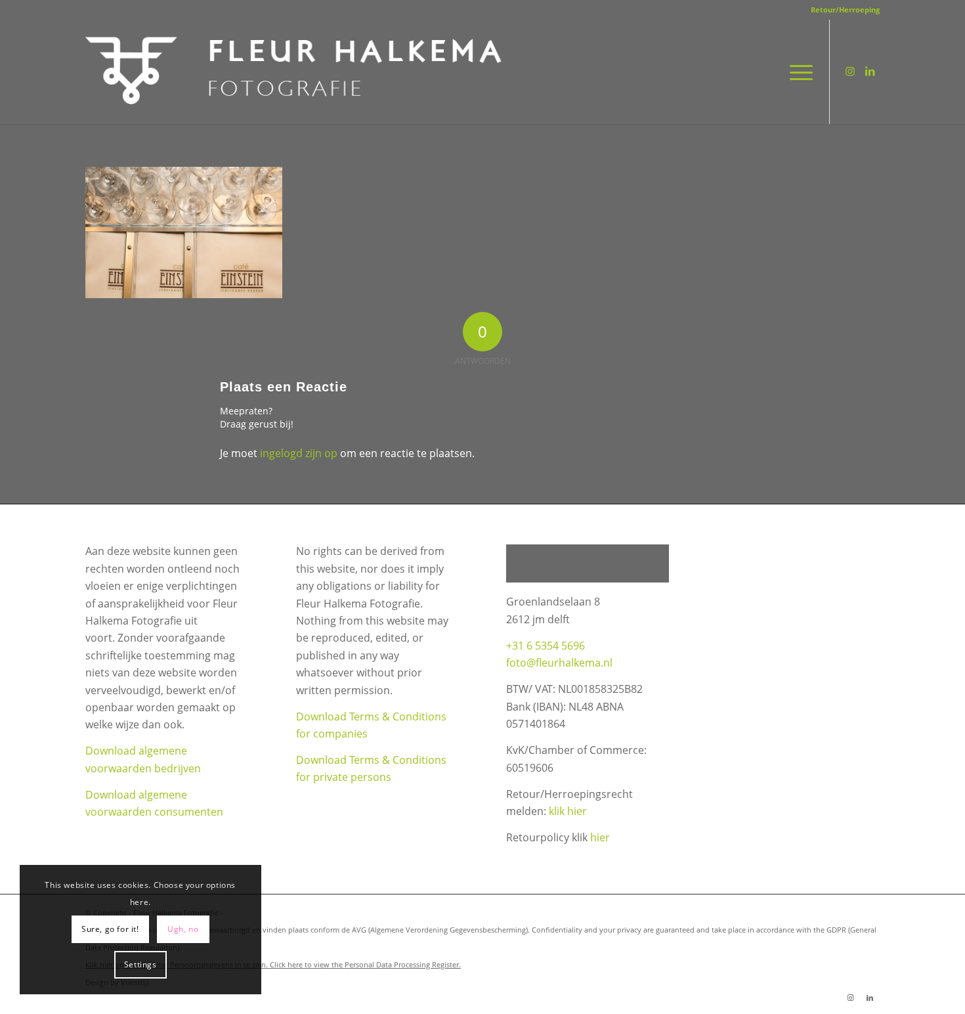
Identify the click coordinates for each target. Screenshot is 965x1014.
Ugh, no (182, 929)
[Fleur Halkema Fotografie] (295, 71)
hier (600, 837)
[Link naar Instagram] (850, 71)
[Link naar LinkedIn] (870, 71)
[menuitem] (842, 10)
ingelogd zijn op (298, 453)
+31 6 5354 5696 (545, 645)
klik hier (568, 811)
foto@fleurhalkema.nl (559, 662)
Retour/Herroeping (845, 9)
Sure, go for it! (110, 929)
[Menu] (797, 71)
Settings (140, 964)
